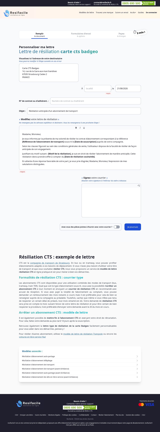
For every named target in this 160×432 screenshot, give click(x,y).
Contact (93, 415)
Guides (141, 12)
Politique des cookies (69, 415)
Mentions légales (54, 415)
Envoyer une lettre (26, 415)
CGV (16, 415)
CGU (143, 415)
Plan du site (120, 415)
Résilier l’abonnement (106, 415)
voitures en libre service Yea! (32, 337)
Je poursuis (133, 227)
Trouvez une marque (104, 12)
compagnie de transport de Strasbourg (50, 263)
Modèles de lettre (86, 12)
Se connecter (151, 12)
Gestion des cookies (133, 415)
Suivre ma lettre (40, 415)
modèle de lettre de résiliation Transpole (83, 334)
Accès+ (133, 12)
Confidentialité (84, 415)
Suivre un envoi (121, 12)
